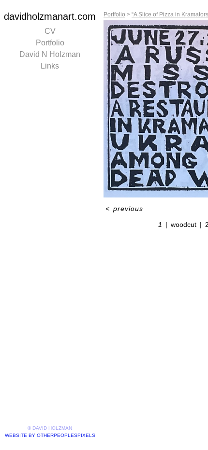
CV (50, 31)
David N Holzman (49, 54)
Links (50, 66)
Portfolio (50, 43)
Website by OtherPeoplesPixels (50, 435)
